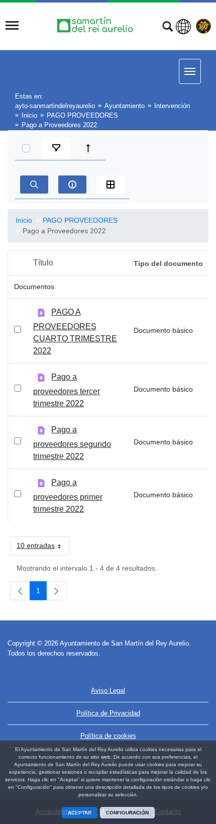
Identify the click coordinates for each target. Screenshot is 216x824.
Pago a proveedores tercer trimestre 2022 (66, 390)
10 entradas (43, 547)
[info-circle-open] (72, 184)
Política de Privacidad (108, 713)
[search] (34, 184)
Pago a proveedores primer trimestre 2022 (67, 495)
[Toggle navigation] (12, 25)
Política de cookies (108, 736)
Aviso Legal (108, 690)
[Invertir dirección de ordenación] (90, 148)
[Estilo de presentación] (110, 184)
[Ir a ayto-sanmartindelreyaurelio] (96, 25)
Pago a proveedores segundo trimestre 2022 (72, 443)
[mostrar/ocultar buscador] (167, 27)
